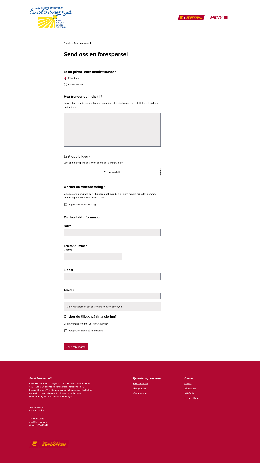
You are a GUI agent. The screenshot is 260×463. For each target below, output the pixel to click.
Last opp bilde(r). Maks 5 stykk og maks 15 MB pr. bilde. (93, 162)
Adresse (69, 289)
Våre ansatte (190, 388)
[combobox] (112, 296)
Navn (68, 226)
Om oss (187, 383)
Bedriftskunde (75, 84)
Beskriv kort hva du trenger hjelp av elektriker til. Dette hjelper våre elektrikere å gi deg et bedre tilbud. (111, 105)
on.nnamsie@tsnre (38, 422)
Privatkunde (74, 78)
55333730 (38, 418)
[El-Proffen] (191, 17)
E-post (68, 270)
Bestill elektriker (140, 383)
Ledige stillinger (192, 398)
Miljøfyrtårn (189, 393)
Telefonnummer (75, 246)
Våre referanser (140, 393)
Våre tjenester (139, 388)
